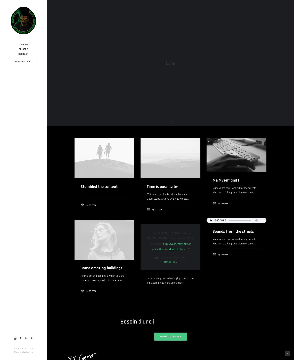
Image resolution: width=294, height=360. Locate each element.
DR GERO (23, 49)
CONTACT (23, 54)
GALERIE (23, 44)
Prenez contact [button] (170, 336)
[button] (15, 339)
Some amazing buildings (101, 268)
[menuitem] (23, 44)
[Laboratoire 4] (23, 21)
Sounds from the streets (233, 231)
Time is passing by (162, 186)
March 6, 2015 (170, 262)
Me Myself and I (226, 180)
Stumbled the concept (99, 186)
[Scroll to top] (287, 353)
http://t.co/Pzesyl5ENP (177, 244)
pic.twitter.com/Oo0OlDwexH (169, 249)
